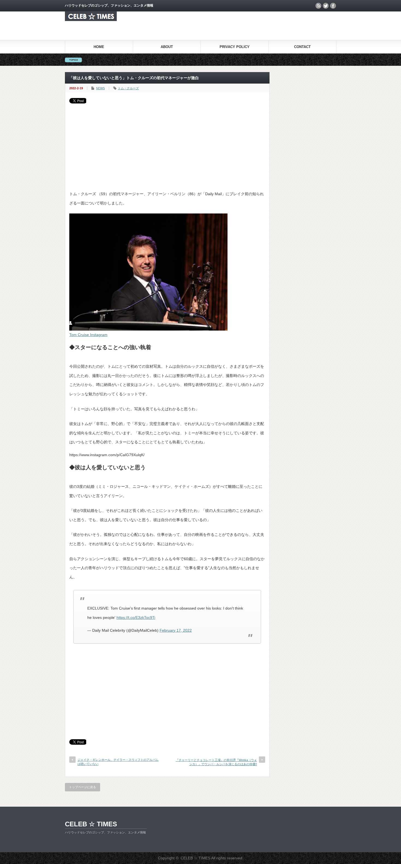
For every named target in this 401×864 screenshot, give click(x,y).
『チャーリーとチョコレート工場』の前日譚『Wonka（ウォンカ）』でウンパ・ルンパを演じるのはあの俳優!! (216, 762)
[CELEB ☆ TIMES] (91, 19)
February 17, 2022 (176, 630)
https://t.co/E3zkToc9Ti (135, 617)
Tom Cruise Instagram (88, 334)
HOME (99, 47)
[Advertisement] (167, 144)
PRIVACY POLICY (235, 47)
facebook (333, 6)
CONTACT (302, 47)
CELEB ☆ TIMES (91, 824)
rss (318, 6)
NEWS (100, 88)
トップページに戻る (82, 787)
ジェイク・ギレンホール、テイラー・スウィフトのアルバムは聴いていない (117, 761)
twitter (326, 6)
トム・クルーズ (128, 88)
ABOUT (167, 47)
